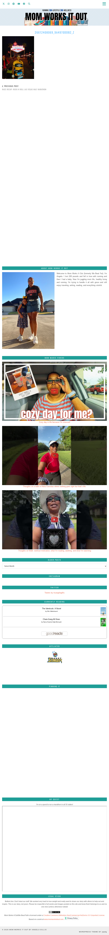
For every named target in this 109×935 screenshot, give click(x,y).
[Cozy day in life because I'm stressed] (54, 391)
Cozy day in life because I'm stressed (54, 422)
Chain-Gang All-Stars (51, 619)
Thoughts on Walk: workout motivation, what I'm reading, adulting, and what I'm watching (54, 551)
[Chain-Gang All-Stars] (103, 626)
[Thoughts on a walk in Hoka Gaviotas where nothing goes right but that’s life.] (54, 455)
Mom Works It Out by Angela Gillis (28, 929)
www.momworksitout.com (53, 919)
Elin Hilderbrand (52, 611)
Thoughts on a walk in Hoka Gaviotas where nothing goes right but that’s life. (54, 486)
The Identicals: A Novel (51, 608)
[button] (105, 3)
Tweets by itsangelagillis (55, 593)
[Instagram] (9, 3)
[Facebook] (24, 3)
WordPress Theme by (93, 932)
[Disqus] (54, 133)
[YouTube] (19, 3)
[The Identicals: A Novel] (103, 616)
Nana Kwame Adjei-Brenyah (52, 622)
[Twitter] (4, 3)
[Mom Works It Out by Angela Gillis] (54, 13)
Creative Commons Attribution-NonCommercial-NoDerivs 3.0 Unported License (73, 915)
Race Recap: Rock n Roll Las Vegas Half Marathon (24, 88)
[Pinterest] (13, 3)
